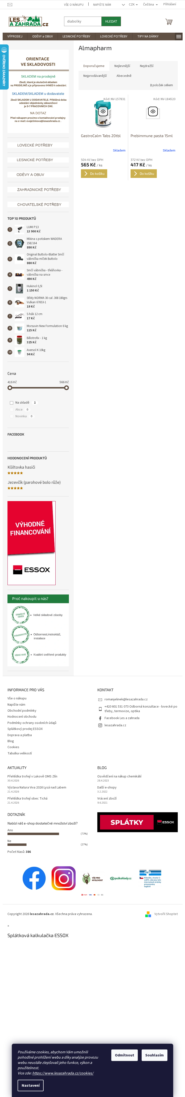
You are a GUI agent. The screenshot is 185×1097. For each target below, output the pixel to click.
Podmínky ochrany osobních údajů (30, 723)
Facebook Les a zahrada (120, 718)
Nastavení (29, 1085)
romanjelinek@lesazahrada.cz (124, 699)
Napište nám (100, 5)
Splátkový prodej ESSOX (23, 729)
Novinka (22, 416)
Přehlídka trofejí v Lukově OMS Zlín (30, 776)
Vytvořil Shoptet (164, 914)
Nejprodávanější (93, 75)
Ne (7, 841)
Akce (20, 409)
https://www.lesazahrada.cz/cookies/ (61, 1073)
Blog (9, 741)
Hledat (109, 21)
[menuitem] (13, 36)
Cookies (11, 747)
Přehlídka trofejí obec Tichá (26, 798)
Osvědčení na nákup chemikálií (118, 776)
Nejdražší (145, 66)
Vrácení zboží (105, 798)
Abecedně (122, 75)
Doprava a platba (18, 735)
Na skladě (24, 402)
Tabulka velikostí (18, 753)
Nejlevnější (120, 66)
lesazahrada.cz (114, 725)
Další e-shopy (105, 787)
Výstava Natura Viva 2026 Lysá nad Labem (35, 787)
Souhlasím (153, 1055)
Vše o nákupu (72, 5)
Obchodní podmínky (20, 710)
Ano (8, 830)
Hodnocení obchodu (20, 716)
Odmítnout (122, 1055)
